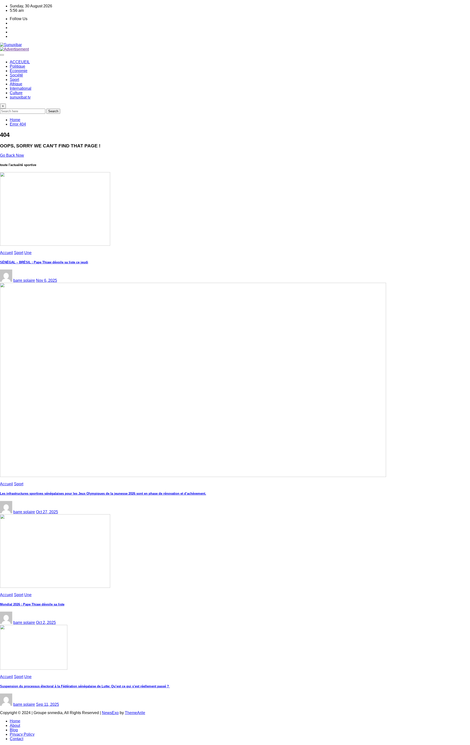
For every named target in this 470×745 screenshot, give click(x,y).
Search (53, 111)
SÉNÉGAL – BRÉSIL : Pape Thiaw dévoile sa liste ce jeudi (44, 262)
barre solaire (24, 280)
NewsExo (110, 713)
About (15, 725)
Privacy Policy (22, 734)
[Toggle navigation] (2, 55)
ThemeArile (135, 713)
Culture (16, 93)
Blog (14, 730)
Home (15, 120)
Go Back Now (12, 155)
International (20, 88)
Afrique (16, 84)
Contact (16, 739)
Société (16, 75)
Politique (17, 66)
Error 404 (18, 124)
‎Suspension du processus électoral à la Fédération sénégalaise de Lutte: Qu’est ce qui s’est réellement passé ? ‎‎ (85, 686)
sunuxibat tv (20, 97)
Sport (14, 79)
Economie (18, 71)
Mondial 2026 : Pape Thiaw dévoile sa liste (32, 604)
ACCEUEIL (20, 62)
